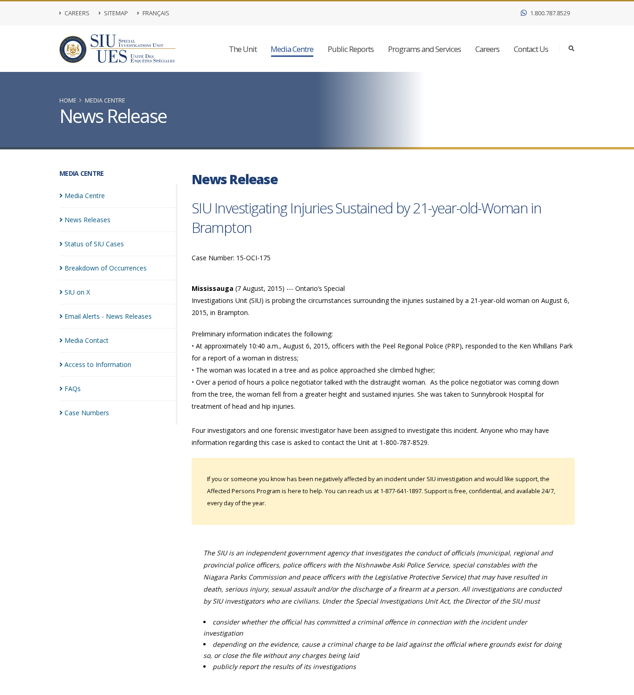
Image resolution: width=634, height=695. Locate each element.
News (87, 219)
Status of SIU (94, 243)
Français (155, 13)
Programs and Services (424, 49)
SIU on (77, 292)
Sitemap (115, 13)
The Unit (243, 49)
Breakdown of (106, 268)
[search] (572, 49)
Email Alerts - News (108, 316)
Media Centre (292, 49)
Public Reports (351, 49)
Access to (98, 364)
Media (85, 195)
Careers (76, 13)
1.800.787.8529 (549, 13)
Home (68, 100)
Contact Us (531, 49)
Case (87, 412)
